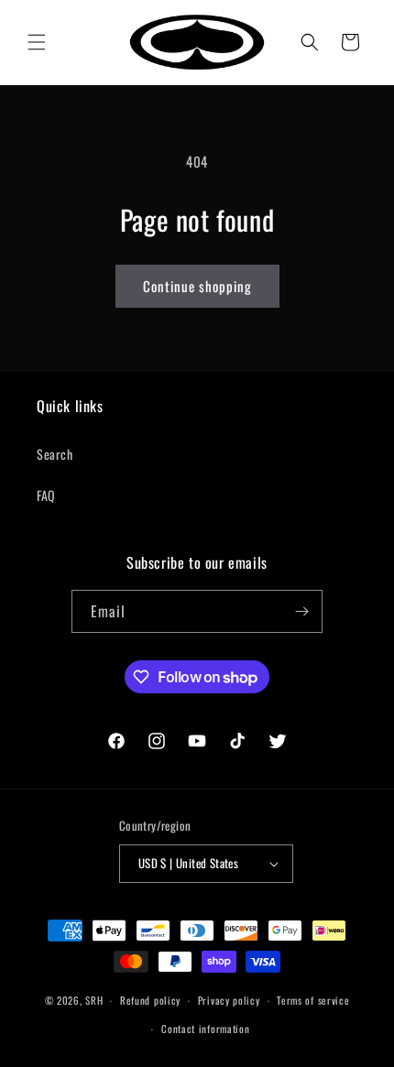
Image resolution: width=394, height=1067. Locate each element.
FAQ (46, 495)
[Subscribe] (301, 611)
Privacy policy (229, 1000)
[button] (36, 42)
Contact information (205, 1028)
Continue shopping (197, 286)
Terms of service (313, 1000)
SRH (94, 1000)
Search (55, 453)
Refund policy (150, 1000)
